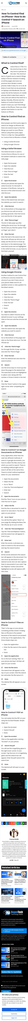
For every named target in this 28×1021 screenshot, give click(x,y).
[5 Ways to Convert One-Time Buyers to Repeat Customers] (21, 874)
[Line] (22, 823)
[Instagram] (18, 860)
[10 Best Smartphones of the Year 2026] (5, 965)
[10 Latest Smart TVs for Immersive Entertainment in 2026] (5, 957)
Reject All (14, 1018)
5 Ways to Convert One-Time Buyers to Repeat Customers (20, 881)
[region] (14, 1006)
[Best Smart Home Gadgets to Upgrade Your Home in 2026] (5, 950)
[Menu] (2, 3)
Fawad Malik (7, 26)
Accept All (14, 1009)
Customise (14, 1014)
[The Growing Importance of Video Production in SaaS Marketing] (7, 874)
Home (4, 9)
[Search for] (26, 3)
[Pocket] (14, 823)
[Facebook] (2, 823)
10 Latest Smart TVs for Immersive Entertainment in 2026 (19, 957)
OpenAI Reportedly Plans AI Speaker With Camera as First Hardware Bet (7, 899)
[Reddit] (12, 823)
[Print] (26, 823)
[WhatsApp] (16, 823)
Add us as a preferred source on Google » (15, 50)
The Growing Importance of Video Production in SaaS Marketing (7, 882)
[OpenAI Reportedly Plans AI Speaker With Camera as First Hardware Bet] (7, 891)
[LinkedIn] (6, 823)
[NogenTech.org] (14, 3)
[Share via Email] (24, 823)
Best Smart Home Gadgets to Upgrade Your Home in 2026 (18, 949)
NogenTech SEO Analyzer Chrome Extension (14, 930)
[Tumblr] (8, 823)
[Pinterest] (10, 823)
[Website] (10, 860)
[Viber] (20, 823)
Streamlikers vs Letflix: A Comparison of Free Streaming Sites (20, 899)
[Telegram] (18, 823)
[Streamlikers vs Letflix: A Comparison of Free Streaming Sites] (21, 891)
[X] (4, 823)
